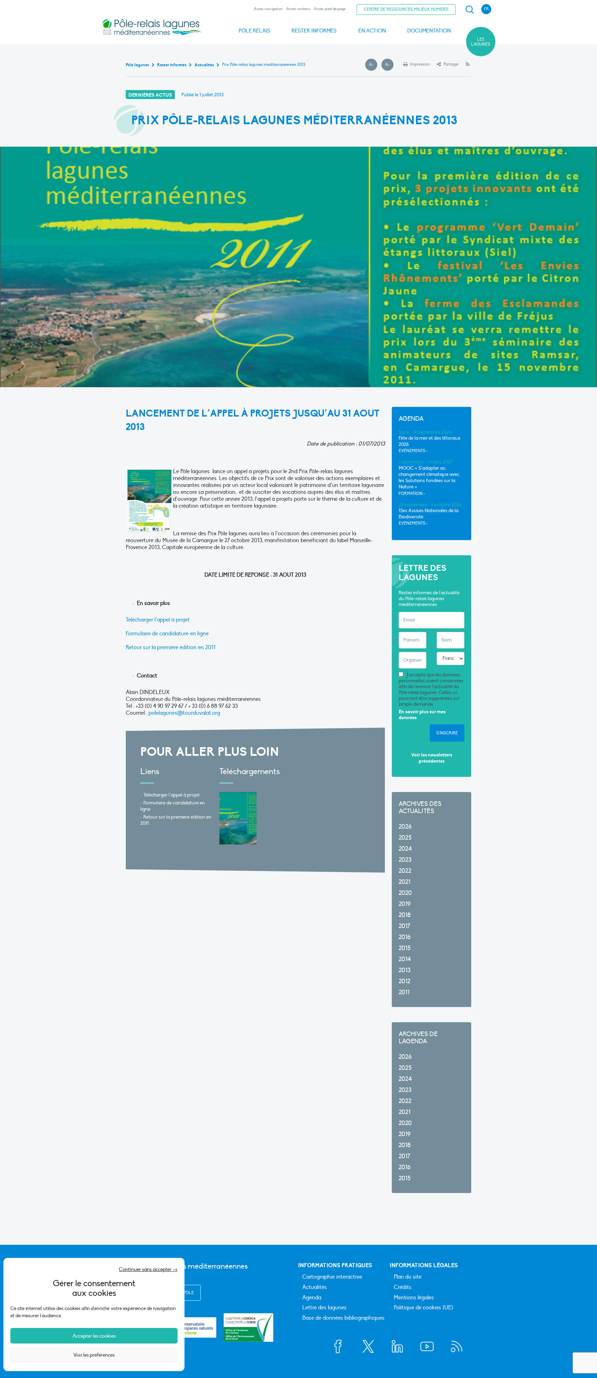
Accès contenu (298, 9)
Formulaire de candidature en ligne (167, 633)
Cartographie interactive (332, 1277)
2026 (405, 826)
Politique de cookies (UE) (423, 1308)
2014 (405, 959)
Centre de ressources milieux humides (406, 9)
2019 (404, 904)
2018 (405, 915)
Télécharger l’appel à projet (158, 619)
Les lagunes (480, 42)
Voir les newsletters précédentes (431, 758)
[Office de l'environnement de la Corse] (248, 1327)
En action (372, 31)
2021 (404, 882)
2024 (405, 848)
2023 (405, 859)
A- (373, 65)
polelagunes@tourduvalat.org (184, 713)
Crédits (402, 1287)
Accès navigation (268, 9)
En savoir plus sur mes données (422, 715)
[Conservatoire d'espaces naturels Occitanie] (191, 1327)
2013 (404, 970)
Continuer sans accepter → (148, 1269)
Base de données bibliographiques (343, 1318)
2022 (405, 870)
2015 (404, 948)
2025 (405, 837)
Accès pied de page (329, 9)
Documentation (429, 31)
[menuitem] (468, 9)
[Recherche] (469, 9)
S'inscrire (447, 733)
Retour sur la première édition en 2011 (171, 647)
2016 (404, 937)
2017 (404, 926)
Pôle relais (254, 31)
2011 (404, 992)
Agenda (311, 1298)
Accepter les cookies (94, 1336)
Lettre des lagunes (324, 1308)
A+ (389, 65)
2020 (405, 893)
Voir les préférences (94, 1355)
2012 (404, 981)
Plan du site (407, 1277)
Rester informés (314, 31)
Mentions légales (414, 1298)
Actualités (314, 1287)
